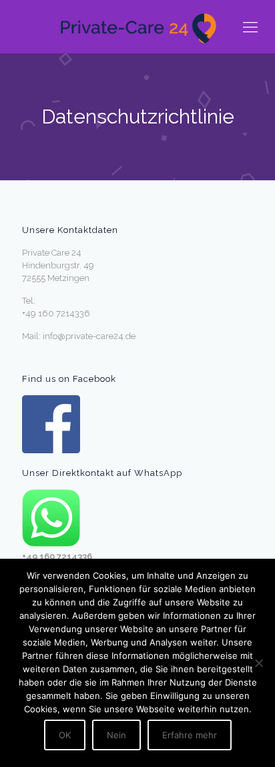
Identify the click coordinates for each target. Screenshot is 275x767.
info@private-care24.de (89, 336)
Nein (116, 735)
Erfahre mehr (189, 735)
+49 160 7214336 (56, 313)
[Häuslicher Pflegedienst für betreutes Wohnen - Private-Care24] (137, 27)
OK (65, 735)
